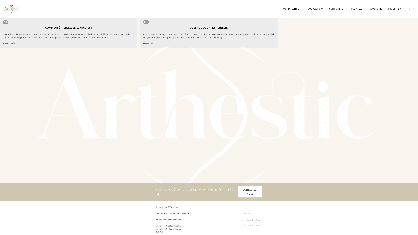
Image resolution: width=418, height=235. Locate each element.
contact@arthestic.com (251, 220)
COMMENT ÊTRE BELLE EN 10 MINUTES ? (68, 27)
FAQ (5, 22)
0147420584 (246, 214)
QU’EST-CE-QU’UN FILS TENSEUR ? (209, 27)
